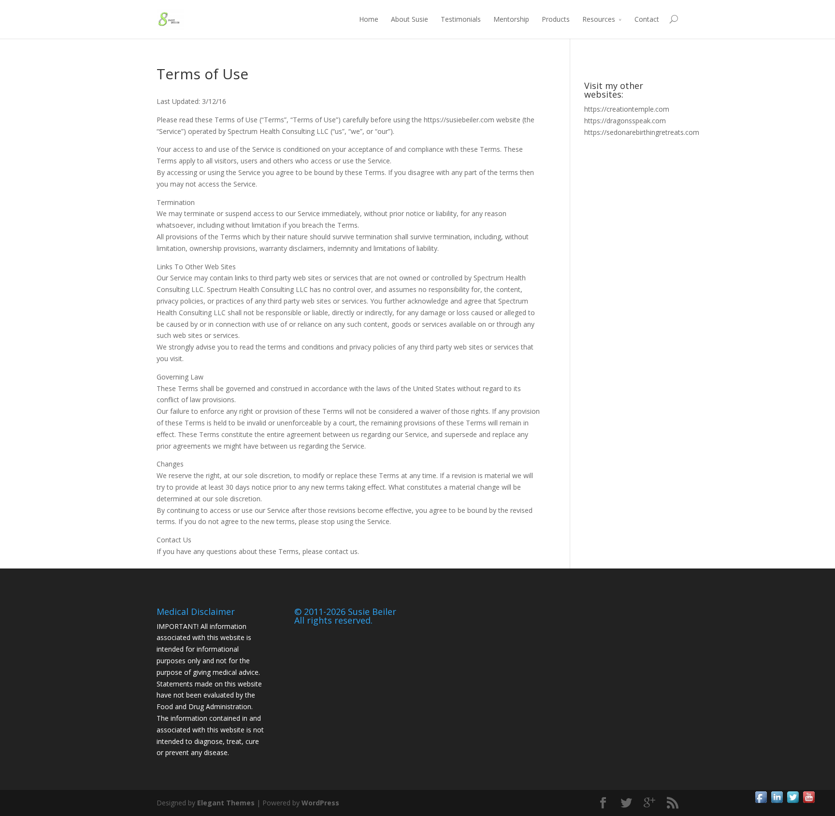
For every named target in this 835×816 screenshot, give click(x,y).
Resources (598, 19)
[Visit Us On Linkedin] (777, 802)
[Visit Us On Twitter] (793, 802)
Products (556, 19)
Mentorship (511, 19)
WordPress (320, 802)
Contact (646, 19)
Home (368, 19)
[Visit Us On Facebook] (761, 802)
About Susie (409, 19)
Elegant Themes (226, 802)
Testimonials (461, 19)
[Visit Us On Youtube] (809, 802)
